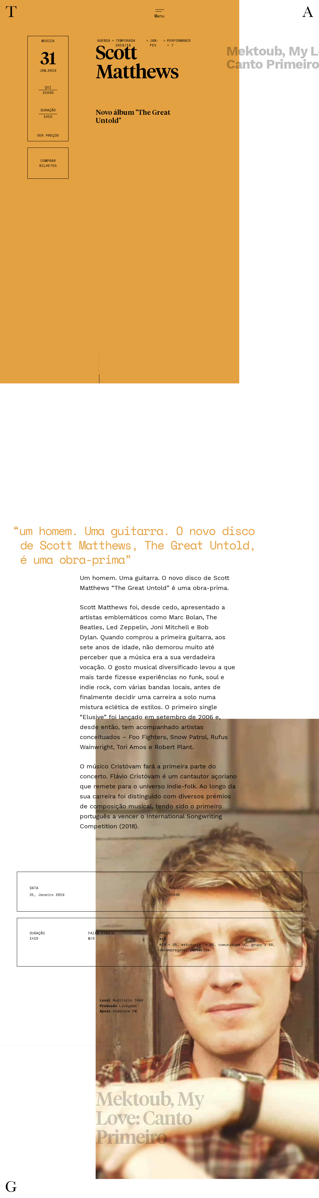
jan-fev (154, 43)
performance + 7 (179, 43)
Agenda (103, 40)
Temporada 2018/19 (125, 43)
